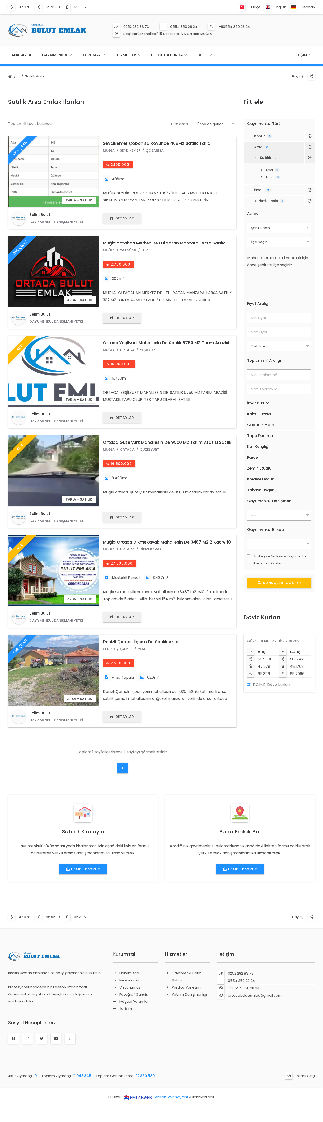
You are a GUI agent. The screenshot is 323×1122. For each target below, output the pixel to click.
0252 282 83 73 (136, 26)
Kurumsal (92, 55)
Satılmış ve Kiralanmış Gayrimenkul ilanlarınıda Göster (279, 559)
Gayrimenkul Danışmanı (269, 501)
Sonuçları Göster (282, 582)
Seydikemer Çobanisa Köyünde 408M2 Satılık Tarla (156, 143)
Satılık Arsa (34, 76)
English (280, 6)
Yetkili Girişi (305, 1075)
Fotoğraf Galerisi (133, 994)
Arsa (261, 147)
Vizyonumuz (129, 987)
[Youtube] (56, 1038)
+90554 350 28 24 (234, 26)
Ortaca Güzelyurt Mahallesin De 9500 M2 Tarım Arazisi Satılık (167, 442)
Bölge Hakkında (167, 55)
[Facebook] (13, 1038)
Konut (262, 136)
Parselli (254, 457)
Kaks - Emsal (259, 414)
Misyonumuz (130, 980)
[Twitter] (41, 1038)
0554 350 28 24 (183, 26)
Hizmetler (126, 55)
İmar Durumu (259, 403)
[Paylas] (311, 76)
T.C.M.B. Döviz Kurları (271, 684)
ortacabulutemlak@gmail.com (255, 995)
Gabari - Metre (261, 425)
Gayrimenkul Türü (264, 123)
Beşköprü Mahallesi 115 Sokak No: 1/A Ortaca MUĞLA (167, 33)
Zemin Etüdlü (259, 468)
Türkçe (255, 6)
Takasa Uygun (261, 490)
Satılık (268, 157)
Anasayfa (21, 55)
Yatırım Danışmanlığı (189, 994)
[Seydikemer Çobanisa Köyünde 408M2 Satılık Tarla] (53, 171)
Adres (252, 213)
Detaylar (124, 218)
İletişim (300, 55)
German (308, 6)
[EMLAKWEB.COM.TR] (137, 1097)
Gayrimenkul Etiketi (265, 529)
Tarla (272, 177)
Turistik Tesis (268, 200)
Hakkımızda (129, 973)
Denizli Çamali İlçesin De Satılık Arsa (141, 642)
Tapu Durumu (260, 435)
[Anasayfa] (10, 76)
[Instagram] (27, 1038)
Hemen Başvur (85, 869)
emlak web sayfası (171, 1097)
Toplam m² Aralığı (264, 360)
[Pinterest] (70, 1038)
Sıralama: (179, 124)
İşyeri (261, 190)
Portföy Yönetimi (186, 987)
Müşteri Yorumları (134, 1001)
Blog (202, 55)
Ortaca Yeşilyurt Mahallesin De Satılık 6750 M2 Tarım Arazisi (166, 343)
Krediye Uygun (260, 479)
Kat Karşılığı (258, 446)
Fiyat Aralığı (258, 303)
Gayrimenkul (55, 55)
